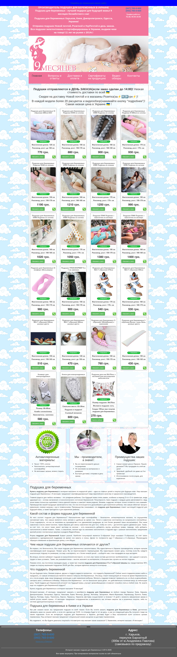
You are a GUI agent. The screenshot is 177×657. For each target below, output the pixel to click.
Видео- (116, 77)
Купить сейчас (97, 420)
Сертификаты (97, 77)
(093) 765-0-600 (133, 11)
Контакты (133, 75)
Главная (37, 75)
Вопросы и (54, 77)
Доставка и (74, 77)
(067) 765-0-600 (133, 8)
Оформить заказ (37, 157)
